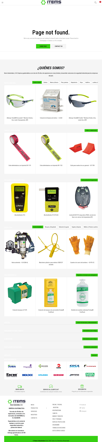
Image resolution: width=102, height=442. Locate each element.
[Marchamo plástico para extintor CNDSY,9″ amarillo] (51, 245)
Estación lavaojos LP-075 (20, 310)
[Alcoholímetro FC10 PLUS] (51, 197)
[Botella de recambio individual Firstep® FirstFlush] (82, 292)
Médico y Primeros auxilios (91, 227)
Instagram (83, 411)
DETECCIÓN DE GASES (58, 430)
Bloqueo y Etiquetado (50, 227)
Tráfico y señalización (91, 130)
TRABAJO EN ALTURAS (58, 428)
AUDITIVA (55, 407)
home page (43, 46)
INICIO (32, 405)
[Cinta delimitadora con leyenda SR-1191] (19, 148)
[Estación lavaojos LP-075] (19, 292)
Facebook (83, 404)
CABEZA (54, 413)
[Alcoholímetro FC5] (19, 197)
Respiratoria (74, 82)
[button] (99, 2)
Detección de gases (64, 227)
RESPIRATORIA (56, 410)
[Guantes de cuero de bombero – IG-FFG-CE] (82, 245)
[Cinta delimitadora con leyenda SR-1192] (51, 148)
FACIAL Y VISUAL (57, 404)
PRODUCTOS (34, 408)
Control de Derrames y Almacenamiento (87, 322)
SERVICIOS (34, 411)
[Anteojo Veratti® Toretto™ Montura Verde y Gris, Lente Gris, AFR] (82, 100)
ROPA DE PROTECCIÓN (58, 422)
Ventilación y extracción (91, 347)
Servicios (94, 355)
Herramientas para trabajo (90, 330)
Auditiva (87, 82)
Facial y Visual (37, 82)
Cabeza (45, 82)
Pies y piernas (64, 82)
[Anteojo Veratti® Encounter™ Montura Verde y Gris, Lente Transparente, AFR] (19, 100)
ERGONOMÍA (55, 425)
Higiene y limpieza (76, 227)
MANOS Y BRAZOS (57, 416)
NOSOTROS (34, 414)
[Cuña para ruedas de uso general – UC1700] (82, 148)
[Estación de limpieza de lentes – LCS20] (51, 100)
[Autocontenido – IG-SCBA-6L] (19, 245)
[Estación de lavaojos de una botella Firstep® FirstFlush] (51, 292)
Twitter (83, 408)
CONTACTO (34, 418)
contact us (58, 46)
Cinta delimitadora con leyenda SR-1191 (20, 165)
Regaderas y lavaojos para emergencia (87, 275)
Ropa (81, 82)
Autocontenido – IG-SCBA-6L (20, 262)
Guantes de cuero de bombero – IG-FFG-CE (82, 262)
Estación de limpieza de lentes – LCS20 (51, 118)
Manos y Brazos (54, 82)
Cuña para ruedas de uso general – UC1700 (82, 165)
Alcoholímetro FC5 (20, 215)
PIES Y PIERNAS (56, 419)
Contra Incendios (37, 227)
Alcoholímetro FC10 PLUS (51, 215)
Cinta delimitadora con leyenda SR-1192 (51, 165)
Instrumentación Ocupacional (89, 180)
